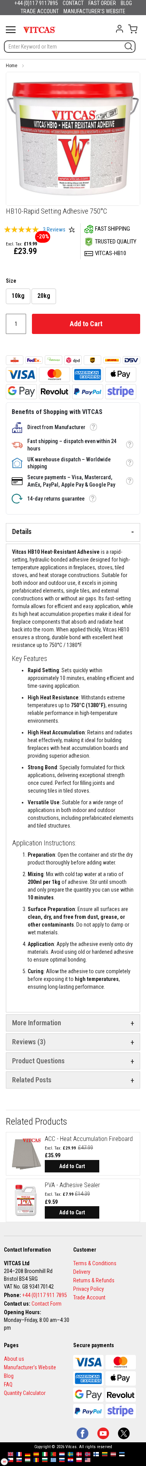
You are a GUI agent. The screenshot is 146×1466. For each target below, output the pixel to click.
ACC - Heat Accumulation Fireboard (89, 1139)
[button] (93, 427)
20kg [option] (43, 295)
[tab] (73, 532)
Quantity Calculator (25, 1393)
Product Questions (38, 1061)
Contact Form (47, 1304)
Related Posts (31, 1080)
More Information (36, 1023)
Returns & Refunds (93, 1280)
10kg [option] (18, 295)
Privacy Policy (88, 1289)
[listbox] (73, 297)
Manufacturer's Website (30, 1367)
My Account (119, 28)
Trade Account (89, 1297)
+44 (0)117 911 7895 (44, 1295)
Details (22, 531)
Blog (9, 1376)
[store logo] (39, 29)
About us (14, 1359)
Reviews (27, 1042)
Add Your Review (72, 229)
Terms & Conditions (94, 1263)
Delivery (81, 1272)
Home (11, 65)
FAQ (8, 1384)
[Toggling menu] (11, 29)
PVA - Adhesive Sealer (72, 1185)
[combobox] (69, 46)
